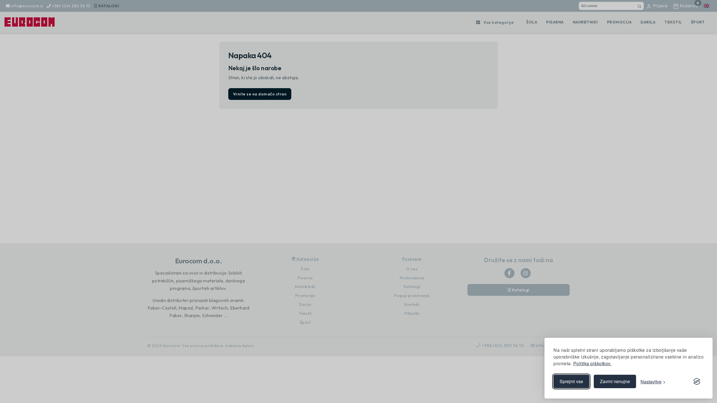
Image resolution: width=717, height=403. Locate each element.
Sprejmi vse (571, 381)
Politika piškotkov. (592, 363)
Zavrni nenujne (615, 381)
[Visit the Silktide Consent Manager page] (697, 381)
